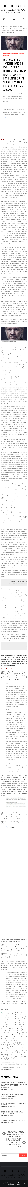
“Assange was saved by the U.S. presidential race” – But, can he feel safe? (13, 1095)
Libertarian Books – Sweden (9, 1035)
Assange (6, 53)
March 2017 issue (14, 53)
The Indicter (14, 6)
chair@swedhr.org (21, 1064)
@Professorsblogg (6, 1069)
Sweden (21, 53)
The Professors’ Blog (14, 1033)
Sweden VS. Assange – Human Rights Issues (14, 1037)
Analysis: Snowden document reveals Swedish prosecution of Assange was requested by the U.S (14, 947)
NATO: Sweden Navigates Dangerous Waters (13, 1121)
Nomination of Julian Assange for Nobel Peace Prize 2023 (13, 1104)
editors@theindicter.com (8, 1064)
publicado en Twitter (20, 777)
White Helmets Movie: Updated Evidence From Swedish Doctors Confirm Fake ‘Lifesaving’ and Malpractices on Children (15, 1133)
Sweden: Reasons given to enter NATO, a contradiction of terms (12, 1112)
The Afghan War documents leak (11, 941)
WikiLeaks (6, 55)
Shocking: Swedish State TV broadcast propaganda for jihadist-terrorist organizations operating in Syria (13, 1142)
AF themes (17, 1184)
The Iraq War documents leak (16, 939)
